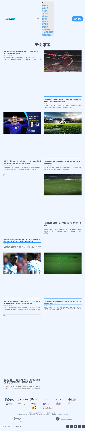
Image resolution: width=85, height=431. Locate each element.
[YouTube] (83, 426)
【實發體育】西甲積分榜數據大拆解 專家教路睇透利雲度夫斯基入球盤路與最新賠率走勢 (62, 100)
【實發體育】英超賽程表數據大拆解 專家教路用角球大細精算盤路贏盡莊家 (62, 303)
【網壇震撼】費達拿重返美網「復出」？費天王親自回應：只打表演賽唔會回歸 (21, 52)
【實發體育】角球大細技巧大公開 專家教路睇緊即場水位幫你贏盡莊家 (62, 162)
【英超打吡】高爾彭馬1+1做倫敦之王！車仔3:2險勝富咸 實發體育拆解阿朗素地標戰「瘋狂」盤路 (22, 162)
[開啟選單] (38, 19)
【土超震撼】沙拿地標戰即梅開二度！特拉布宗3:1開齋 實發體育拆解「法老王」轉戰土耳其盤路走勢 (21, 241)
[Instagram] (79, 426)
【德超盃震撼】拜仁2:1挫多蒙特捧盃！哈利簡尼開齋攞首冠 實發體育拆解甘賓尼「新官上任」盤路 (21, 381)
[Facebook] (71, 426)
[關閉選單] (43, 2)
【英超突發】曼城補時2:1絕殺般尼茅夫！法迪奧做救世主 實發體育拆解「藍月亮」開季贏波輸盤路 (21, 302)
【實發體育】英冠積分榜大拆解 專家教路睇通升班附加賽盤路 (62, 224)
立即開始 (77, 19)
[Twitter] (75, 426)
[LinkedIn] (67, 426)
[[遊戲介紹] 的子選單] (48, 8)
